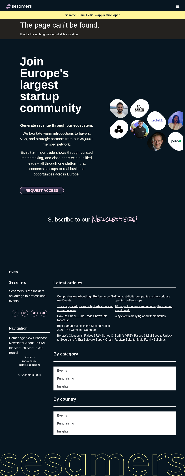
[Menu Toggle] (178, 6)
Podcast (41, 338)
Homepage (17, 338)
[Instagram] (24, 313)
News (30, 338)
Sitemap (28, 357)
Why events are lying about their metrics (140, 316)
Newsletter (16, 343)
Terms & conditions (29, 364)
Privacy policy (28, 360)
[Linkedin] (15, 313)
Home (13, 272)
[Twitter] (34, 313)
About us (31, 343)
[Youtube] (43, 313)
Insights (62, 386)
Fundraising (65, 378)
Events (62, 370)
